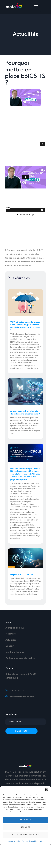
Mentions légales (14, 841)
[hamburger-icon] (36, 7)
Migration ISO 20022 (21, 575)
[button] (47, 789)
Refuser (25, 827)
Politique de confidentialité (32, 841)
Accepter (25, 820)
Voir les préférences (25, 835)
